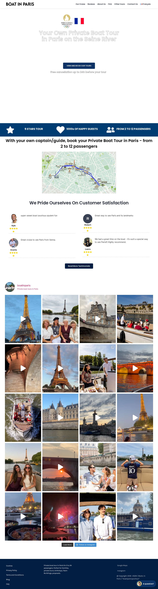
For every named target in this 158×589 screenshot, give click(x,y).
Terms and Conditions (15, 575)
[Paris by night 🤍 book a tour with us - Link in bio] (23, 319)
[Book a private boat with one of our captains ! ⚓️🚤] (23, 418)
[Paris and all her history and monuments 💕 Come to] (23, 368)
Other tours (119, 4)
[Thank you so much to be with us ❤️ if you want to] (60, 319)
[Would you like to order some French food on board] (23, 516)
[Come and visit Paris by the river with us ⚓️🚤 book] (60, 418)
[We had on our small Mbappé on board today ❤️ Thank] (135, 467)
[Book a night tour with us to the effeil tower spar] (135, 418)
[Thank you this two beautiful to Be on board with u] (23, 467)
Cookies (9, 566)
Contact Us (132, 4)
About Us (101, 4)
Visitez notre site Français (97, 21)
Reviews (91, 4)
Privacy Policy (11, 570)
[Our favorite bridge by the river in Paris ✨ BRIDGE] (98, 418)
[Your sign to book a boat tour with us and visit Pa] (135, 516)
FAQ (110, 4)
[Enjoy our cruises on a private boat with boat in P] (98, 319)
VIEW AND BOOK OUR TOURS (79, 65)
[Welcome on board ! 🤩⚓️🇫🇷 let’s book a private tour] (98, 516)
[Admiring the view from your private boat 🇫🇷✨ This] (98, 467)
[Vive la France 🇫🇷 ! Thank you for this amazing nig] (60, 516)
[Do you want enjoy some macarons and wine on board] (98, 368)
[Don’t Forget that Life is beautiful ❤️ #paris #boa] (60, 467)
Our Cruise (80, 4)
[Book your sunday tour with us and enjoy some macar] (135, 319)
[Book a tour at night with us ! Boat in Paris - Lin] (135, 368)
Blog (8, 579)
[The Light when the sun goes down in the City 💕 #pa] (60, 368)
